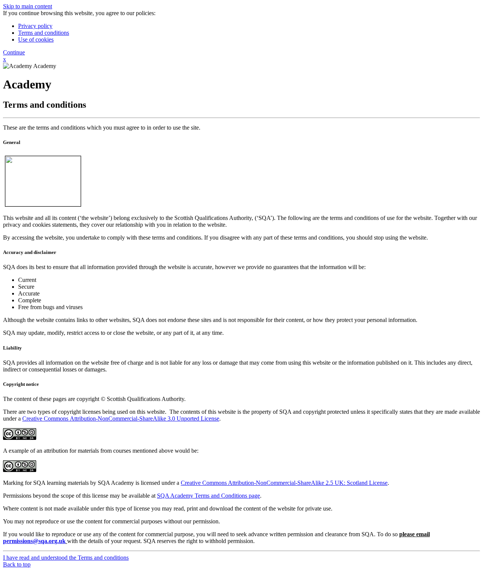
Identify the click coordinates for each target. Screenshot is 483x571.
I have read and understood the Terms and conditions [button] (66, 557)
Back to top (17, 564)
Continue (14, 52)
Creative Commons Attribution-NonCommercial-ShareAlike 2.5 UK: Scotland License (284, 483)
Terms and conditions (43, 32)
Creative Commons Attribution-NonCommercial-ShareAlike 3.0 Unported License (120, 418)
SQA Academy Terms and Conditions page (208, 495)
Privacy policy (35, 26)
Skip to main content (27, 6)
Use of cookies (36, 39)
